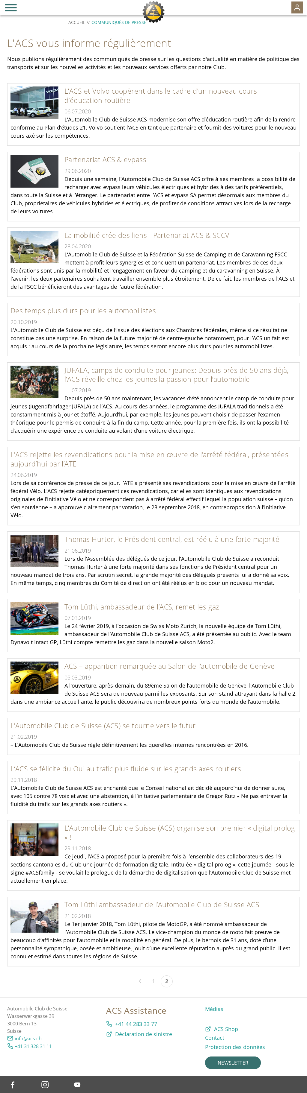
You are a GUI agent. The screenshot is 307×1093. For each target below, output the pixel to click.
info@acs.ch (28, 1038)
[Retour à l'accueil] (153, 12)
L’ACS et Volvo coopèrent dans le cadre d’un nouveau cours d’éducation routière (160, 95)
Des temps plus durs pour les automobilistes (83, 310)
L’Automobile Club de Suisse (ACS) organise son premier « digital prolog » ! (179, 832)
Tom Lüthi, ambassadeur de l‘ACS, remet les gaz (141, 607)
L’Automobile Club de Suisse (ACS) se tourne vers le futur (103, 725)
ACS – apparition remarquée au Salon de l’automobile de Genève (169, 666)
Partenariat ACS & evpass (105, 159)
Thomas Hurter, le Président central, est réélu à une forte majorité (171, 539)
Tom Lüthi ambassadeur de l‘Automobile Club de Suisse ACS (161, 904)
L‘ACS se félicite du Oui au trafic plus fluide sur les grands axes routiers (125, 768)
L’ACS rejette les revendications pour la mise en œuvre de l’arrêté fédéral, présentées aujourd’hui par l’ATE (149, 459)
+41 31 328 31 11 (33, 1046)
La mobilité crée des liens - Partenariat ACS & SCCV (146, 235)
